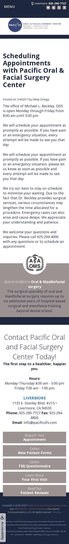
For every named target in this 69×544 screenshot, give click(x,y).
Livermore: (50, 3)
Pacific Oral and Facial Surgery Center (47, 505)
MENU (9, 6)
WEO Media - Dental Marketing (30, 509)
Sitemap (57, 512)
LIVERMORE (34, 398)
